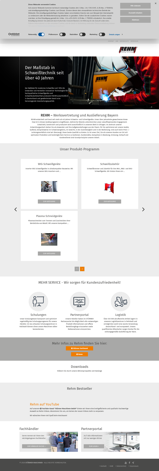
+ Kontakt (103, 466)
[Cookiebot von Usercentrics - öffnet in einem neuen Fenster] (14, 34)
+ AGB (111, 466)
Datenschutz (124, 41)
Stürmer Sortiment (80, 348)
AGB (117, 41)
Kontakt (111, 41)
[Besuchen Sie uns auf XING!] (133, 463)
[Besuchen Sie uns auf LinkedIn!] (136, 463)
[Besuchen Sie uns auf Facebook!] (129, 463)
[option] (56, 185)
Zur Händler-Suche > (36, 446)
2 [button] (82, 269)
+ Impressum (133, 466)
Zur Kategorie (56, 201)
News (80, 354)
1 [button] (76, 269)
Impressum (134, 41)
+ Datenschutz (120, 466)
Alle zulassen (135, 6)
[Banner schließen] (155, 3)
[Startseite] (128, 50)
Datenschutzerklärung (46, 26)
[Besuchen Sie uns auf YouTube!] (126, 463)
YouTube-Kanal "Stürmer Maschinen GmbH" (59, 409)
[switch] (62, 34)
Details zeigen (114, 34)
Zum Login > (94, 446)
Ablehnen (135, 20)
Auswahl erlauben (135, 13)
